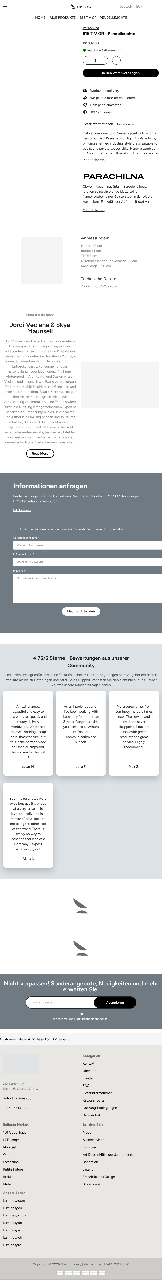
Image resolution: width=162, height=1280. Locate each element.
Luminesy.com (14, 1201)
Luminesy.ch (12, 1237)
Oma (6, 1155)
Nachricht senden (81, 611)
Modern (88, 1132)
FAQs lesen (22, 510)
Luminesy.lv (12, 1245)
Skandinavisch (93, 1140)
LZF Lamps (11, 1140)
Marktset (9, 1147)
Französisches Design (99, 1177)
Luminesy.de (12, 1223)
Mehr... (8, 1184)
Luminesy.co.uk (14, 1215)
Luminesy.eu (12, 1208)
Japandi (88, 1169)
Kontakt (88, 1063)
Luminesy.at (12, 1230)
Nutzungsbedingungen (89, 1019)
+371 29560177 (15, 1108)
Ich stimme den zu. (81, 1019)
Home (40, 18)
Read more (40, 453)
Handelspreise (125, 124)
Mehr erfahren (94, 160)
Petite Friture (13, 1169)
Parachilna (11, 1162)
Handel (88, 1078)
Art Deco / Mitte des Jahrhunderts (108, 1155)
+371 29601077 (115, 496)
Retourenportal (94, 1100)
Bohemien (90, 1162)
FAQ (86, 1086)
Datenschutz (92, 1115)
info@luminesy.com (43, 501)
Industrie (89, 1147)
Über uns (89, 1071)
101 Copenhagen (15, 1132)
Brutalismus (91, 1184)
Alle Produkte (63, 18)
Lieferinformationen (98, 124)
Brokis (7, 1177)
